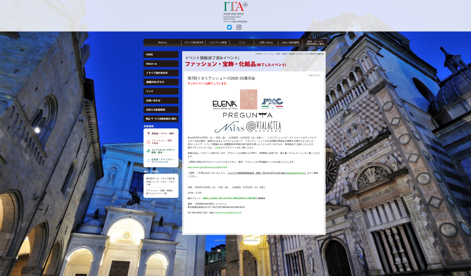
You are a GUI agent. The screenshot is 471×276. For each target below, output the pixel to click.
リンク (242, 42)
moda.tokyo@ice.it (295, 173)
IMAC (206, 198)
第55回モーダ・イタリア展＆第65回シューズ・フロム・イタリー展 (160, 181)
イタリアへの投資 (218, 42)
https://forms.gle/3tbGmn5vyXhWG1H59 (207, 167)
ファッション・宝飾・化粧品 (275, 54)
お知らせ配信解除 (290, 42)
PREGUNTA (239, 198)
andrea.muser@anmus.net (228, 212)
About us (162, 42)
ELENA (213, 198)
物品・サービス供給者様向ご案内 (315, 42)
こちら (217, 147)
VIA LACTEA (225, 198)
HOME (258, 54)
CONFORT (251, 198)
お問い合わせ (266, 42)
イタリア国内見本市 (194, 42)
